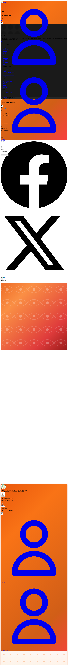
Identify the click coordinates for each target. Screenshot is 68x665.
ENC (4, 64)
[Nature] (3, 277)
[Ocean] (4, 277)
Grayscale (3, 149)
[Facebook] (1, 42)
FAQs (4, 85)
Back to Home (5, 20)
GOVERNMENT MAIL (8, 75)
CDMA (5, 97)
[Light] (2, 277)
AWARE (5, 87)
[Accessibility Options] (1, 99)
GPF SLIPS (5, 76)
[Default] (1, 277)
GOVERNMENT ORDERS (9, 72)
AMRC (4, 56)
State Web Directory (7, 94)
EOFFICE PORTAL (7, 73)
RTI (4, 83)
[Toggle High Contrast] (1, 146)
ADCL (4, 61)
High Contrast (3, 141)
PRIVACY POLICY (7, 81)
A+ (5, 280)
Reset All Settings (4, 155)
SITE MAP (5, 82)
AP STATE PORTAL (7, 69)
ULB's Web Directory (7, 92)
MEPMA (5, 51)
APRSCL (5, 60)
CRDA (4, 47)
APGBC (5, 53)
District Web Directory (8, 93)
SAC (4, 54)
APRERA (5, 59)
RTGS (4, 52)
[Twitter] (2, 42)
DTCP (4, 48)
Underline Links (4, 128)
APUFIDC (5, 62)
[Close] (2, 106)
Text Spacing (3, 120)
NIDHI (4, 71)
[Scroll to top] (2, 23)
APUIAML (5, 58)
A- (1, 280)
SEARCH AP (6, 86)
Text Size (2, 107)
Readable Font (4, 113)
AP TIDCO (5, 49)
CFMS (4, 70)
